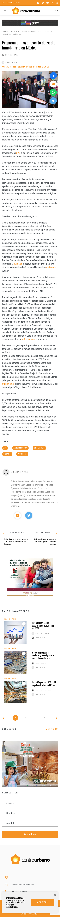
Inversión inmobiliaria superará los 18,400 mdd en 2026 (43, 625)
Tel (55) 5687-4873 (19, 891)
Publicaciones (15, 31)
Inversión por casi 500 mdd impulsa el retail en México (44, 684)
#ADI (18, 153)
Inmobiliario (10, 619)
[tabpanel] (30, 662)
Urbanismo (39, 448)
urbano (7, 454)
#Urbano (18, 263)
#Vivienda (51, 267)
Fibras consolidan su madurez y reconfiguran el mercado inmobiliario (43, 655)
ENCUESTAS (9, 729)
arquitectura (20, 448)
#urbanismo (8, 384)
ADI (5, 448)
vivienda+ (22, 454)
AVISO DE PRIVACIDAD (30, 914)
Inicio (4, 31)
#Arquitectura (28, 339)
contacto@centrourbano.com (23, 884)
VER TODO (52, 729)
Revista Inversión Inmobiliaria (33, 67)
